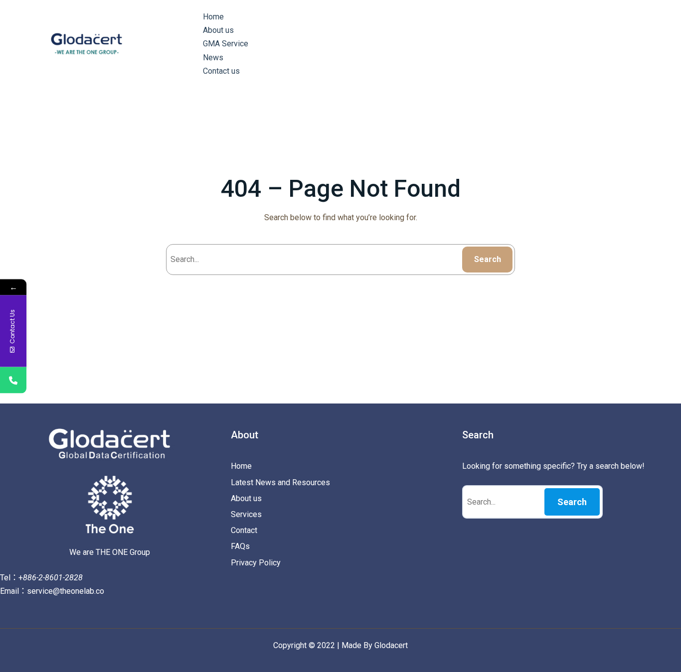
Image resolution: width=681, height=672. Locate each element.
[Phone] (13, 380)
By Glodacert (385, 645)
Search (487, 259)
